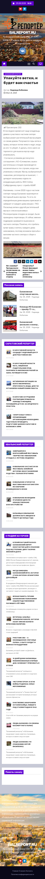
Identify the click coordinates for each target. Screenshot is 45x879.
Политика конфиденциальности (22, 874)
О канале (22, 871)
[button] (34, 63)
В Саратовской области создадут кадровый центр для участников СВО (25, 352)
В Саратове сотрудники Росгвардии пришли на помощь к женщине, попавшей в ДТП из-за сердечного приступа (22, 401)
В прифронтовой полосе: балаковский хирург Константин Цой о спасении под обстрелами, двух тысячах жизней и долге (22, 547)
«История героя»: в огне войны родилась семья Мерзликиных (24, 684)
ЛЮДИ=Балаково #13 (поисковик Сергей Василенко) (22, 744)
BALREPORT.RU (22, 32)
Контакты (29, 871)
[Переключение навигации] (28, 64)
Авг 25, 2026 (25, 297)
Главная (15, 871)
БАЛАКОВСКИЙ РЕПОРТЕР (13, 74)
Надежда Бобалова (19, 90)
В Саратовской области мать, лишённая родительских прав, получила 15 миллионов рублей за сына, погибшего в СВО (22, 368)
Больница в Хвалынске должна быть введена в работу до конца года (24, 515)
